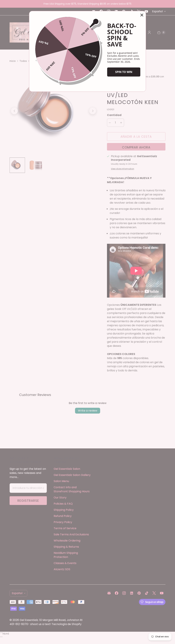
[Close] (142, 15)
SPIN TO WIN (123, 72)
